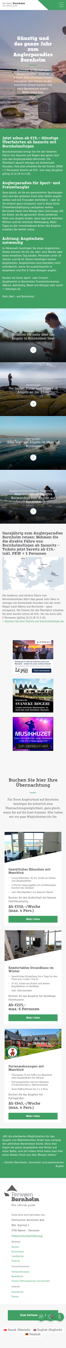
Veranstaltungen (20, 1272)
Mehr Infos (33, 919)
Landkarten (18, 1256)
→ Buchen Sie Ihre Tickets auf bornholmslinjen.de (33, 621)
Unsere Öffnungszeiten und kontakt (31, 1281)
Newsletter (17, 1276)
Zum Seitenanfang (33, 1315)
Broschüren (18, 1252)
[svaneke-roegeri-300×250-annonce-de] (33, 698)
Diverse (16, 1261)
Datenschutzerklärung (27, 1236)
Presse (15, 1297)
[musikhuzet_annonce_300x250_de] (33, 736)
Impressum (17, 1292)
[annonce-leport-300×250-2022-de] (33, 659)
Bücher (15, 1247)
